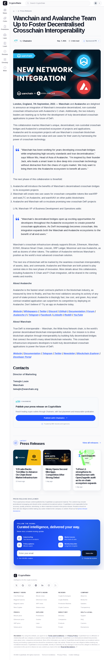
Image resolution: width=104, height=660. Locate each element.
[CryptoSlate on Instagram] (49, 585)
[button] (5, 69)
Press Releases (32, 443)
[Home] (13, 11)
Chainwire (27, 41)
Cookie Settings (74, 655)
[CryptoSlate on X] (16, 585)
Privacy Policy (73, 635)
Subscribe (89, 553)
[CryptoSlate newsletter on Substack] (29, 585)
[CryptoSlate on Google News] (23, 585)
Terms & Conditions (48, 655)
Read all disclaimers (68, 647)
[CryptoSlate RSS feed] (55, 585)
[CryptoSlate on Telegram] (36, 585)
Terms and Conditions (56, 635)
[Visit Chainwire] (16, 41)
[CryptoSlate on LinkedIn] (42, 585)
